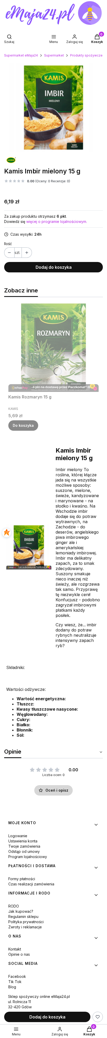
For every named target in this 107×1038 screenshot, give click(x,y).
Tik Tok (15, 981)
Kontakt (14, 949)
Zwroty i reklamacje (25, 927)
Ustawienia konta (22, 841)
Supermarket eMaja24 (21, 55)
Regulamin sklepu (23, 916)
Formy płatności (21, 879)
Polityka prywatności (26, 922)
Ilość (8, 243)
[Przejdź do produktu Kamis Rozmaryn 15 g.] (53, 346)
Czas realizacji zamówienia (31, 884)
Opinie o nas (19, 954)
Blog (12, 987)
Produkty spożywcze (86, 55)
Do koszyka (23, 425)
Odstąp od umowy (24, 851)
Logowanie (17, 836)
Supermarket (54, 55)
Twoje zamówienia (24, 846)
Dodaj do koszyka (54, 267)
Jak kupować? (20, 911)
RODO (13, 906)
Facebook (17, 976)
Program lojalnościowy (27, 856)
